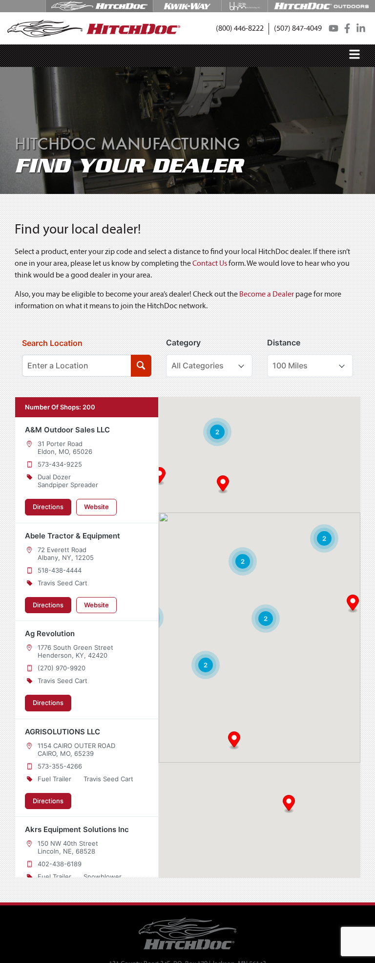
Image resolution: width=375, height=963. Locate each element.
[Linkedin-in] (361, 28)
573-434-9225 (60, 464)
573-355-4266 (60, 766)
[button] (240, 29)
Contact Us (209, 264)
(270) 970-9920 (61, 668)
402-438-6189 (60, 864)
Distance (283, 342)
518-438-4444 (60, 570)
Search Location (52, 343)
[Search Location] (140, 366)
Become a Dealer (266, 295)
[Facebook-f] (347, 28)
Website (96, 507)
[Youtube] (333, 28)
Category (183, 342)
